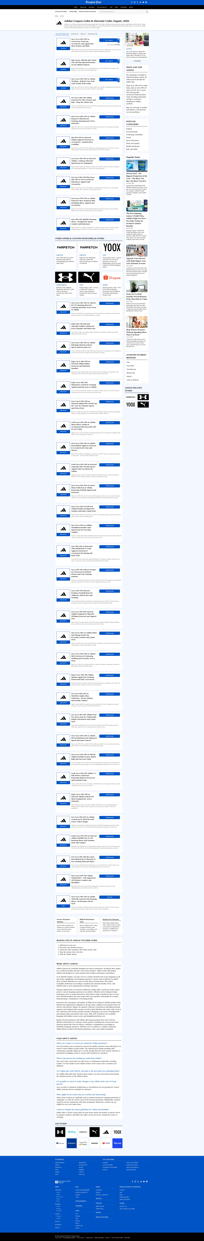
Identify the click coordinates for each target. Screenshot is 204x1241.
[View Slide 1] (134, 60)
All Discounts (61, 34)
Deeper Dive (99, 1209)
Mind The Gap (100, 1206)
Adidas (62, 16)
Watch (77, 1221)
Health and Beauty (133, 146)
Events (98, 1212)
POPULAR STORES (61, 12)
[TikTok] (140, 2)
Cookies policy (89, 1238)
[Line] (146, 2)
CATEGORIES (73, 12)
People (58, 1201)
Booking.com (83, 1165)
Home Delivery (124, 1197)
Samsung (81, 1170)
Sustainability (102, 7)
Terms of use (58, 1238)
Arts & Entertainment (82, 1190)
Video (98, 1187)
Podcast (99, 1203)
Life (111, 7)
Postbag (58, 1218)
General (58, 1192)
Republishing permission (69, 1238)
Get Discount (110, 98)
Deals (131, 7)
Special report (59, 1197)
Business (92, 7)
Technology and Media (134, 135)
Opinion (57, 1214)
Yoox (56, 1174)
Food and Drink (131, 132)
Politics (58, 1194)
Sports (57, 1228)
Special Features (102, 1217)
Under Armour (59, 1163)
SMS (121, 1192)
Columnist (58, 1216)
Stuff (77, 1223)
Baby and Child (131, 149)
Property (58, 1224)
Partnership (127, 1238)
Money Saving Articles (87, 12)
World (57, 1221)
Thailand (83, 7)
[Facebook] (132, 2)
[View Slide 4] (139, 60)
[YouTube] (143, 2)
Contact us (107, 1238)
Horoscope (79, 1226)
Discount (91, 34)
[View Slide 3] (137, 60)
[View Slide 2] (136, 60)
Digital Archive (125, 1199)
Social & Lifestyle (81, 1192)
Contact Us (123, 1206)
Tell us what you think (117, 1238)
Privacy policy (80, 1238)
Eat (76, 1214)
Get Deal (109, 897)
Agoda (81, 1167)
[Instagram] (134, 2)
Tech (77, 1197)
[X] (137, 2)
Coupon (73, 34)
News (76, 7)
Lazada (81, 1172)
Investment (59, 1211)
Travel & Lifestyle (102, 1195)
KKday (57, 1165)
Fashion (129, 129)
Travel (128, 137)
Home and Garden (132, 143)
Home (56, 16)
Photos (98, 1199)
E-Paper (122, 1190)
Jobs (121, 1195)
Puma (56, 1170)
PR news (58, 1199)
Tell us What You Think (127, 1209)
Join (76, 1218)
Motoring (58, 1208)
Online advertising (99, 1238)
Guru (116, 7)
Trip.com (82, 1174)
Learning (124, 7)
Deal (82, 34)
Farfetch (58, 1167)
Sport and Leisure (132, 140)
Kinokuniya (82, 1163)
